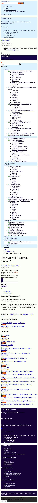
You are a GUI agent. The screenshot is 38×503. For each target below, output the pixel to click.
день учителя (22, 233)
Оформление (8, 240)
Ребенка (14, 202)
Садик (14, 86)
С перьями (15, 132)
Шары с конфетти (26, 128)
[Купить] (1, 324)
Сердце (14, 196)
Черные (14, 118)
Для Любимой (16, 215)
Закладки (7, 486)
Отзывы (7, 245)
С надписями (16, 102)
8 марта (17, 229)
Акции (6, 476)
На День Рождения (18, 74)
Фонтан (14, 174)
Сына (13, 210)
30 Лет (14, 178)
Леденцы (15, 95)
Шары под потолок (28, 133)
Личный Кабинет (9, 483)
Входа (16, 243)
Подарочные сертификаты (12, 473)
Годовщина (15, 189)
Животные (15, 81)
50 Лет (14, 179)
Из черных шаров (17, 143)
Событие (7, 164)
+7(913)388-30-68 (9, 34)
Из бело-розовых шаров (19, 150)
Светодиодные (16, 186)
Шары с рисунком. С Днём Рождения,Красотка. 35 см (18, 381)
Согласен (4, 501)
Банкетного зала (25, 242)
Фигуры (14, 173)
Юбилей (17, 176)
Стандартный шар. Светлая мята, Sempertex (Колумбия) (18, 397)
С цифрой (15, 158)
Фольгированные (17, 171)
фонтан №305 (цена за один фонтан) (12, 326)
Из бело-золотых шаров (19, 148)
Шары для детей (25, 122)
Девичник (19, 197)
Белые (14, 191)
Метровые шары (25, 135)
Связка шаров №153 (7, 345)
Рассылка (7, 488)
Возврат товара (9, 462)
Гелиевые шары (9, 137)
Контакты (7, 461)
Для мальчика (16, 76)
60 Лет (14, 181)
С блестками (16, 130)
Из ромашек (15, 105)
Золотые (14, 97)
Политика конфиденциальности (14, 11)
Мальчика (15, 204)
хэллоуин (19, 227)
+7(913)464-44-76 (9, 35)
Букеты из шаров (17, 72)
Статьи (6, 247)
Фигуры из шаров (26, 71)
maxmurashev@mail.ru (11, 32)
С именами (15, 115)
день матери (21, 225)
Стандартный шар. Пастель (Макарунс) (13, 361)
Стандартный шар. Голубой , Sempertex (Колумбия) (17, 404)
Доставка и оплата (10, 10)
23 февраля (20, 224)
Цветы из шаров (17, 109)
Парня (14, 209)
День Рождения (25, 201)
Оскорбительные (17, 113)
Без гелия (15, 90)
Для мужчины (16, 77)
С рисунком (21, 138)
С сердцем (15, 156)
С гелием (15, 92)
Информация (6, 18)
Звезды (14, 94)
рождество (20, 232)
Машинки (15, 99)
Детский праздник (17, 125)
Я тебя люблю (16, 117)
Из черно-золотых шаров (19, 146)
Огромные (15, 187)
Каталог (7, 69)
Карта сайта (8, 464)
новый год (20, 230)
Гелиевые (15, 127)
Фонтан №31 (5, 338)
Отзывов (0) (8, 293)
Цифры (14, 100)
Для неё (14, 214)
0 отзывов (4, 269)
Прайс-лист (8, 6)
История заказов (9, 485)
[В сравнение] (5, 285)
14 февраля (20, 222)
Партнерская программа (12, 474)
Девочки (14, 206)
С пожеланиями (17, 120)
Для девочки (16, 79)
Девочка (14, 168)
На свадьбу (15, 145)
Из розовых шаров (17, 151)
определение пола (27, 199)
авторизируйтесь (14, 314)
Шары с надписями (28, 110)
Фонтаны (19, 140)
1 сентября (20, 235)
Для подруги (16, 217)
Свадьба (17, 184)
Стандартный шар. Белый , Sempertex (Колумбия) (16, 374)
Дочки (14, 219)
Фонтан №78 (5, 368)
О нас (6, 8)
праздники (7, 220)
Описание (7, 291)
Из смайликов (16, 107)
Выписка (18, 166)
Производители (9, 471)
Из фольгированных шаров (20, 155)
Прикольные (16, 112)
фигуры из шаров (9, 163)
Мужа (13, 207)
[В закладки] (2, 285)
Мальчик (14, 169)
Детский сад (16, 123)
